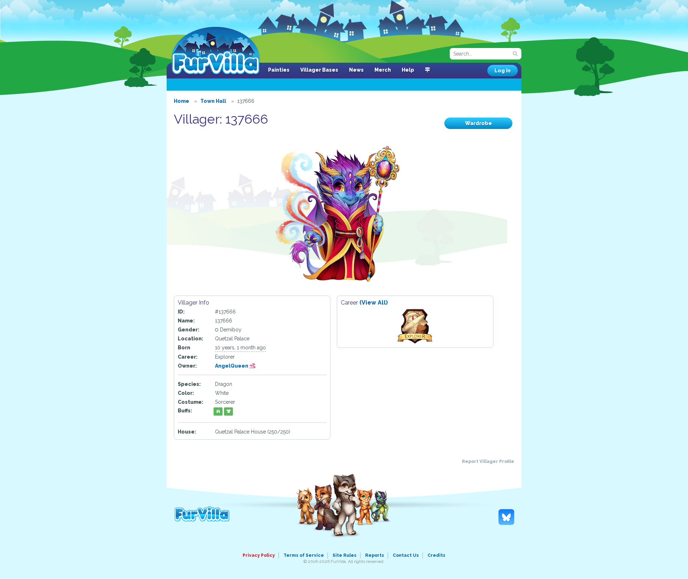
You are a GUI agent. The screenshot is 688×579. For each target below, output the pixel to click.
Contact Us (406, 555)
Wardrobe (478, 123)
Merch (382, 70)
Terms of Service (303, 555)
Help (408, 70)
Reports (374, 555)
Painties (279, 70)
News (356, 70)
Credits (436, 555)
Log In (502, 70)
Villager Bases (319, 70)
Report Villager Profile (488, 461)
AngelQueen (232, 366)
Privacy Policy (259, 555)
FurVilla (215, 51)
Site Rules (345, 555)
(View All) (373, 302)
